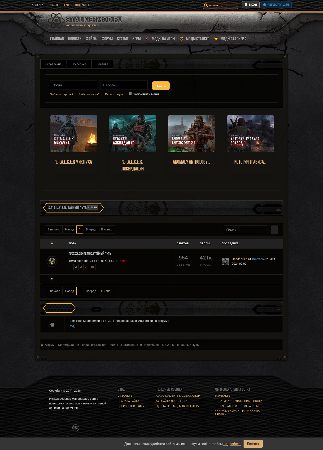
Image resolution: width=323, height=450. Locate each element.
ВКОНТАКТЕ (222, 395)
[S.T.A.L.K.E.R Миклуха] (73, 133)
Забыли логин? (89, 94)
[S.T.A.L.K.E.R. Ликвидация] (132, 133)
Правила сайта (128, 401)
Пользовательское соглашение (237, 406)
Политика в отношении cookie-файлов (237, 413)
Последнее (79, 64)
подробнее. (232, 444)
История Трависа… (250, 162)
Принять (253, 443)
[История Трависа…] (250, 133)
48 (92, 266)
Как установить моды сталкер (178, 395)
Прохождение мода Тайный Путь (90, 253)
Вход (252, 4)
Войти (161, 86)
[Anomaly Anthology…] (191, 133)
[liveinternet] (59, 427)
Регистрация (277, 4)
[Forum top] (51, 279)
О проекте (125, 395)
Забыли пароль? (61, 94)
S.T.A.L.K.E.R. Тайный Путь (67, 208)
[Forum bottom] (52, 243)
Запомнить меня (146, 94)
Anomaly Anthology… (191, 162)
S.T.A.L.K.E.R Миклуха (73, 162)
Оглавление (53, 64)
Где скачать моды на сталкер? (177, 406)
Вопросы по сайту (131, 406)
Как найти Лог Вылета (171, 401)
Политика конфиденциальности (238, 401)
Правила (102, 64)
